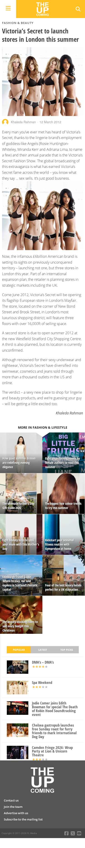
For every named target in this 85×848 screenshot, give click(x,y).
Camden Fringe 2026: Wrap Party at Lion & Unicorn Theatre (52, 751)
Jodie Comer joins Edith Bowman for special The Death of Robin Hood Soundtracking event (55, 708)
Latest (42, 649)
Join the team (13, 807)
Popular (19, 649)
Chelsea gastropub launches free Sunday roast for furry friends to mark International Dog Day (54, 731)
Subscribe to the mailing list (23, 819)
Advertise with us (16, 813)
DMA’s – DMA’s (43, 662)
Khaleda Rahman (23, 122)
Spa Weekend (42, 683)
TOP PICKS (66, 649)
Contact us (11, 800)
